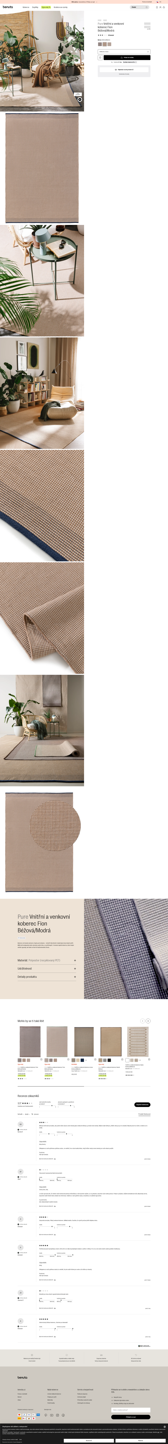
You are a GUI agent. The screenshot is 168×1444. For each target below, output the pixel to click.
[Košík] (164, 7)
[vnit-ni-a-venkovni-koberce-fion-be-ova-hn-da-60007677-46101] (19, 1060)
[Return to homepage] (8, 7)
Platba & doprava (82, 1394)
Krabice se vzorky (60, 7)
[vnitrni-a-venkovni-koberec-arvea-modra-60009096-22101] (82, 1060)
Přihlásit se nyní (131, 1417)
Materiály (50, 1400)
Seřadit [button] (20, 1114)
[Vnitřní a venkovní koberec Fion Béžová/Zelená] (57, 1041)
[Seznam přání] (157, 7)
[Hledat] (146, 7)
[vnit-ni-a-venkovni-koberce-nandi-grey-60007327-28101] (105, 1060)
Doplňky (35, 7)
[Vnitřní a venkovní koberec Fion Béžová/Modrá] (105, 44)
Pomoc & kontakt (147, 2)
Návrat (19, 1397)
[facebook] (63, 1415)
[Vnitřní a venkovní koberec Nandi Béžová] (110, 1041)
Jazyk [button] (27, 1114)
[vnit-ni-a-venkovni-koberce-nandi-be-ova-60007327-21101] (100, 1060)
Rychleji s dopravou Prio (129, 62)
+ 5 (86, 1060)
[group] (28, 1103)
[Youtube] (51, 1415)
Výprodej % (46, 7)
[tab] (144, 1114)
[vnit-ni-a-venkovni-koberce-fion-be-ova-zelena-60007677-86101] (28, 1060)
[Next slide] (148, 1021)
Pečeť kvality (51, 1403)
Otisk (19, 1400)
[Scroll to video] (80, 99)
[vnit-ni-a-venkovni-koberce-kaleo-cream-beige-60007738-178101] (127, 1060)
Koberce (26, 7)
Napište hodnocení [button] (142, 1105)
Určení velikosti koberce (54, 1394)
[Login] (160, 7)
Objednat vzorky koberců (125, 69)
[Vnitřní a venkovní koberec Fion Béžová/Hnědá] (30, 1041)
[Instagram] (57, 1415)
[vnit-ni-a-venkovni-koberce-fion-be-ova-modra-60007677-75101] (24, 1060)
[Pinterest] (46, 1415)
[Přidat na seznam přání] (100, 57)
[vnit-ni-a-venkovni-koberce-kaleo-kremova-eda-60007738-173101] (131, 1060)
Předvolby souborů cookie (84, 1400)
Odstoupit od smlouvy (83, 1403)
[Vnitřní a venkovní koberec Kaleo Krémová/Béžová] (137, 1041)
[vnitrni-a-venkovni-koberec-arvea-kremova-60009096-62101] (78, 1060)
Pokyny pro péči (51, 1397)
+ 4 (140, 1060)
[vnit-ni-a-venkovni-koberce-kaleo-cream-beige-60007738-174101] (136, 1060)
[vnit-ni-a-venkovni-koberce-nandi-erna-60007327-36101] (109, 1060)
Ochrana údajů (81, 1397)
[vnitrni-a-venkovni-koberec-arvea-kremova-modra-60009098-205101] (73, 1060)
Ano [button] (55, 1159)
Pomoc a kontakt (22, 1394)
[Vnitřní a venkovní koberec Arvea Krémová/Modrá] (84, 1041)
